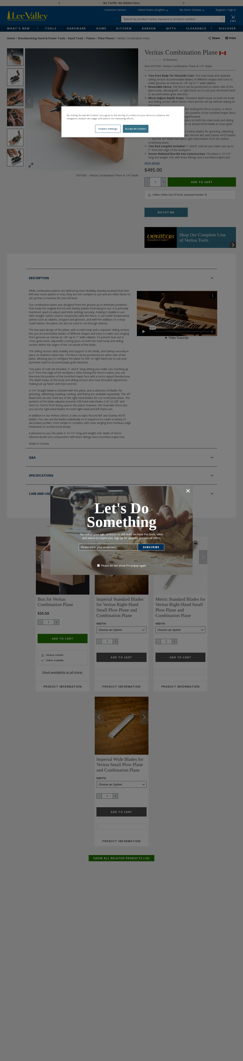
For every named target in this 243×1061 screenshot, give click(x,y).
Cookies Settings (108, 128)
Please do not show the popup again (123, 565)
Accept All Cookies (135, 128)
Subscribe (151, 547)
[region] (123, 122)
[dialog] (121, 530)
